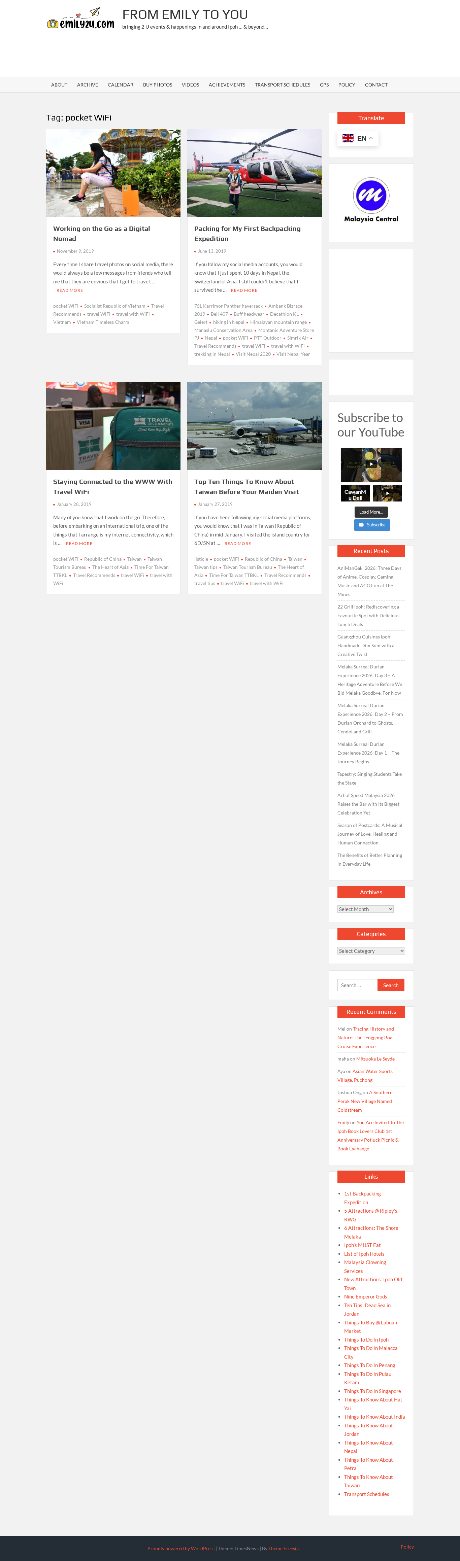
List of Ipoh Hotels (364, 1254)
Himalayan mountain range (278, 322)
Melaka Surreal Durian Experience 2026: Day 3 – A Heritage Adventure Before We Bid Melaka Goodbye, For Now (369, 680)
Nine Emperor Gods (365, 1296)
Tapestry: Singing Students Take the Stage (369, 778)
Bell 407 (219, 314)
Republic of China (103, 559)
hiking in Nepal (228, 322)
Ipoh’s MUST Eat (362, 1245)
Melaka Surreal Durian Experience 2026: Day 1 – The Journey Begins (368, 752)
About (59, 85)
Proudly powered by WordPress (181, 1548)
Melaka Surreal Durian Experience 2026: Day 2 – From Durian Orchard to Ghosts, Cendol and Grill (370, 718)
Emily (343, 1122)
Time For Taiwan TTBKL (234, 575)
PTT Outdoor (268, 338)
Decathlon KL (284, 314)
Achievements (227, 85)
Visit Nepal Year (293, 354)
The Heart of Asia (110, 567)
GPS (324, 85)
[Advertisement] (291, 55)
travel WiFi (98, 314)
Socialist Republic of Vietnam (114, 306)
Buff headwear (249, 314)
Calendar (120, 85)
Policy (346, 85)
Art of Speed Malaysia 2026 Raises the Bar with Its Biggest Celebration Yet (368, 804)
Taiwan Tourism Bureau (247, 567)
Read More (70, 290)
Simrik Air (297, 338)
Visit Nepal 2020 (253, 354)
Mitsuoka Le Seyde (375, 1059)
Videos (190, 85)
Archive (87, 85)
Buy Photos (157, 85)
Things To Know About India (374, 1417)
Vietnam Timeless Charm (103, 322)
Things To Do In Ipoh (366, 1340)
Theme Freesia (283, 1548)
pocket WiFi (65, 306)
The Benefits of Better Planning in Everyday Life (369, 859)
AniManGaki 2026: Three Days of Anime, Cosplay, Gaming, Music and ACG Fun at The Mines (369, 581)
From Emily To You (185, 14)
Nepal (211, 338)
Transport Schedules (282, 85)
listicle (201, 559)
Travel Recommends (94, 575)
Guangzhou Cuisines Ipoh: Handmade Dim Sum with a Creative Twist (365, 645)
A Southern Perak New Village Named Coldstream (365, 1101)
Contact (376, 85)
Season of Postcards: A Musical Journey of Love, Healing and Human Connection (369, 833)
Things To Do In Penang (369, 1365)
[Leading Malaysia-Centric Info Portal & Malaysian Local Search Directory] (371, 200)
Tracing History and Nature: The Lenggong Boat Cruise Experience (365, 1037)
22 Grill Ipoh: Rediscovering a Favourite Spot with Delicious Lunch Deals (368, 615)
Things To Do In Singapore (372, 1391)
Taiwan (134, 559)
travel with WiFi (133, 314)
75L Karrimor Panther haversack (228, 306)
